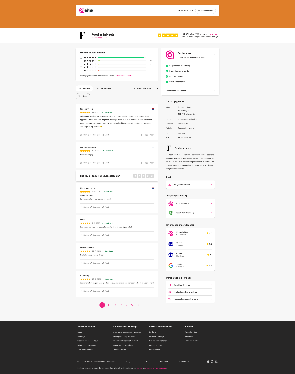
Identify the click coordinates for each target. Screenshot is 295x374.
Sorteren (138, 88)
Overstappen (154, 349)
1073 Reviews (181, 234)
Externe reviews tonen (158, 341)
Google (179, 264)
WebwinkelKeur (182, 232)
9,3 (210, 244)
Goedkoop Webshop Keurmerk (125, 341)
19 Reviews (180, 245)
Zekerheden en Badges (86, 345)
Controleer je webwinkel (123, 345)
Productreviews (104, 88)
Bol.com (179, 243)
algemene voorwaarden (155, 368)
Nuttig (86, 135)
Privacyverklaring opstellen (124, 336)
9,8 (185, 34)
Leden (79, 332)
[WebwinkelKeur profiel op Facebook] (208, 361)
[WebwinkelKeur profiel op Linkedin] (216, 361)
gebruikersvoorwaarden (124, 76)
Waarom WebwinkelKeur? (88, 341)
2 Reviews (180, 256)
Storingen (164, 361)
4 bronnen (212, 34)
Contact (145, 361)
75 (132, 305)
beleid (139, 368)
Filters (84, 96)
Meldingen (81, 336)
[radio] (159, 35)
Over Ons (111, 361)
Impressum (184, 361)
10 (211, 254)
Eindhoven (188, 114)
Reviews (152, 332)
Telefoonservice (119, 349)
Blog (128, 361)
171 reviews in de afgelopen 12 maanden (198, 36)
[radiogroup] (168, 35)
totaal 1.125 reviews (197, 34)
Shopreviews (84, 88)
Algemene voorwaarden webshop (127, 332)
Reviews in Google (156, 336)
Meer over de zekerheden (176, 90)
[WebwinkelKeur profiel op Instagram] (212, 361)
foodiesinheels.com (99, 38)
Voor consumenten (85, 349)
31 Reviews (180, 267)
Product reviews (155, 345)
